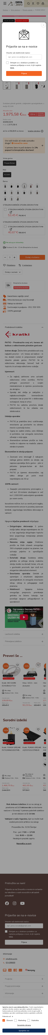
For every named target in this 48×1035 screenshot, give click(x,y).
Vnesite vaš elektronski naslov (18, 53)
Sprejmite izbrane (24, 1025)
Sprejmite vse (24, 1030)
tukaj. (12, 68)
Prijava (24, 73)
